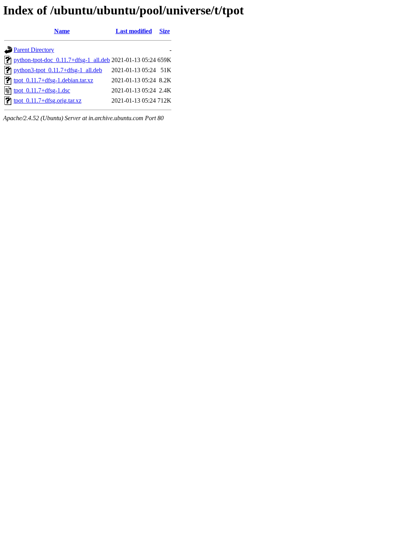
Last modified (134, 31)
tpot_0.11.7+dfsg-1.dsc (42, 90)
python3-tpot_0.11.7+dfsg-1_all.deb (58, 70)
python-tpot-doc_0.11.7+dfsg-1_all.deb (62, 60)
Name (62, 31)
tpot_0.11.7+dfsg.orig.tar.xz (47, 100)
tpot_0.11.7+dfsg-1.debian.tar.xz (53, 80)
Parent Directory (34, 49)
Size (164, 31)
